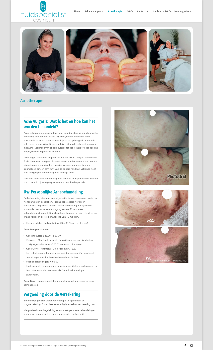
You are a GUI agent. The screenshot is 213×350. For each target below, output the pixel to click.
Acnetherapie (115, 11)
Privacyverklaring (77, 346)
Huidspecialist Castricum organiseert (173, 11)
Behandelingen (93, 11)
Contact (141, 11)
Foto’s (129, 11)
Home (77, 11)
